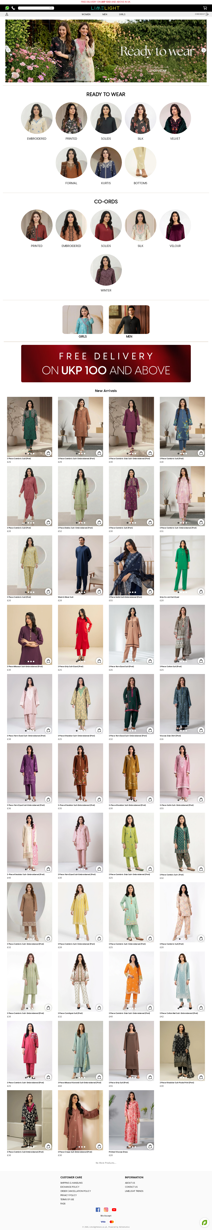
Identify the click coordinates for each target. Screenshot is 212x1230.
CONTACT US (131, 1187)
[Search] (51, 8)
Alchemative (124, 1227)
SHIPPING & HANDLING (71, 1183)
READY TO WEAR (106, 94)
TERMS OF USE (67, 1200)
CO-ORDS (106, 202)
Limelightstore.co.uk (98, 1227)
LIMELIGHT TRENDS (134, 1191)
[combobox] (36, 8)
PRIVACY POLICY (68, 1195)
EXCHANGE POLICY (69, 1187)
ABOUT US (130, 1183)
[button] (103, 79)
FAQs (62, 1204)
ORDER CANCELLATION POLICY (75, 1191)
